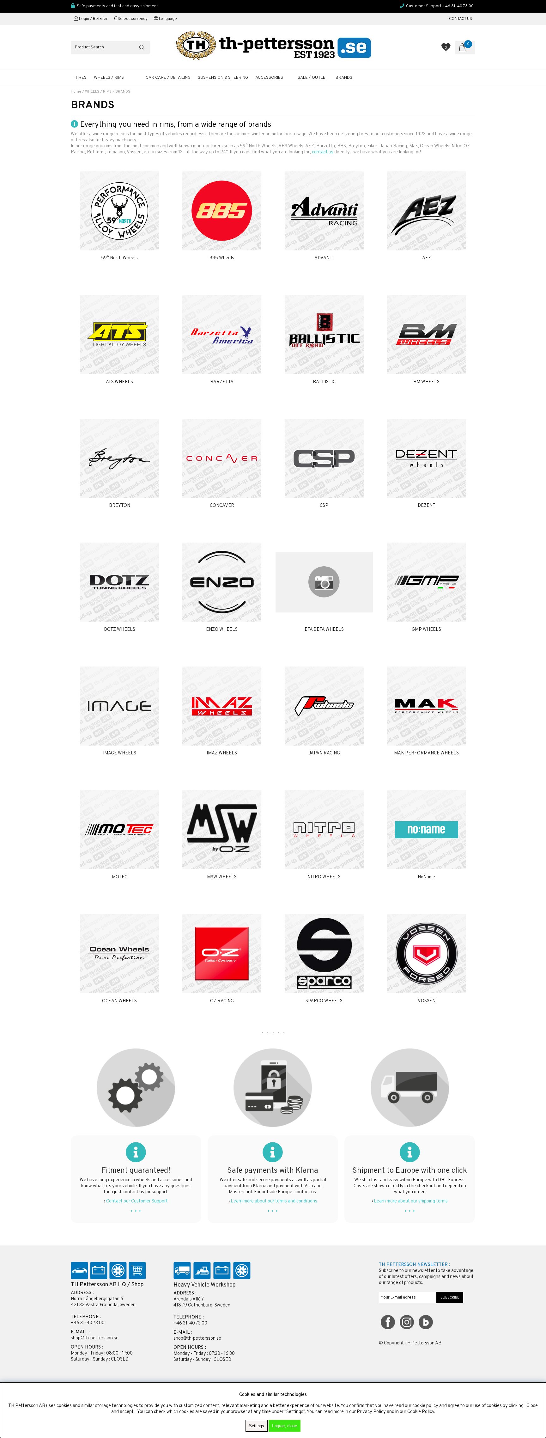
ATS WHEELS (119, 382)
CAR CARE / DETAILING (168, 77)
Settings (256, 1425)
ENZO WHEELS (222, 630)
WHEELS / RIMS (109, 77)
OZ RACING (222, 1001)
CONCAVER (222, 506)
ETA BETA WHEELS (324, 630)
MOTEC (119, 877)
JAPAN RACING (324, 753)
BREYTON (119, 506)
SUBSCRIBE (450, 1297)
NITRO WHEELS (324, 877)
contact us (322, 152)
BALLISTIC (324, 382)
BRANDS (122, 91)
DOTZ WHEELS (119, 630)
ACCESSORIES (269, 77)
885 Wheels (221, 258)
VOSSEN (426, 1001)
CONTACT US (460, 19)
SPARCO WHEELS (324, 1001)
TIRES (81, 77)
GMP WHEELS (426, 630)
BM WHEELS (426, 382)
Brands (344, 77)
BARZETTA (222, 382)
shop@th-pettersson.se (94, 1338)
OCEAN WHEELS (119, 1001)
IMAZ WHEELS (222, 753)
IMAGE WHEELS (119, 753)
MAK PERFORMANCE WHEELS (426, 753)
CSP (324, 506)
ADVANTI (324, 258)
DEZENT (426, 506)
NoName (426, 877)
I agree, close (284, 1425)
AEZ (426, 258)
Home (76, 91)
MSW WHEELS (222, 877)
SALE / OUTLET (313, 77)
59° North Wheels (119, 258)
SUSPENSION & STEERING (223, 77)
